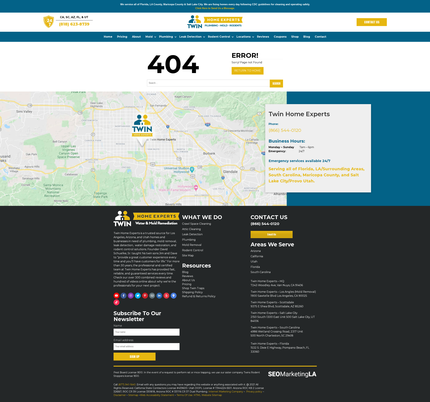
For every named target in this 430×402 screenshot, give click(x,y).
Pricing (122, 36)
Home (108, 36)
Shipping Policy (192, 292)
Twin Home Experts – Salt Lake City (274, 313)
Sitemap (133, 395)
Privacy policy (254, 391)
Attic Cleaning (191, 229)
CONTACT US (371, 22)
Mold (149, 36)
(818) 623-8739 (74, 24)
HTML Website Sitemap (208, 395)
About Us (188, 280)
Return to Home (247, 70)
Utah (254, 261)
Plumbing (166, 36)
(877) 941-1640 (127, 384)
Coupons (280, 36)
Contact (320, 36)
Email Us (271, 234)
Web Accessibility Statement (157, 395)
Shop (295, 36)
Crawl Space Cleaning (196, 223)
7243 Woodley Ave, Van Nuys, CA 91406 (277, 285)
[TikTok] (116, 302)
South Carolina (261, 272)
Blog (306, 36)
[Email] (152, 296)
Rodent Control (219, 36)
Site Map (188, 255)
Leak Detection (190, 36)
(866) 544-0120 (285, 130)
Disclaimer (120, 395)
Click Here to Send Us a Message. (215, 8)
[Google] (174, 296)
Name (118, 325)
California (257, 256)
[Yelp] (166, 296)
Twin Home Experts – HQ (267, 281)
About (136, 36)
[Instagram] (131, 296)
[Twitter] (138, 296)
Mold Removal (192, 245)
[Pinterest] (145, 296)
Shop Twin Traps (193, 288)
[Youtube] (116, 296)
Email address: (124, 340)
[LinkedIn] (159, 296)
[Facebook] (123, 296)
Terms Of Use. (185, 395)
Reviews (263, 36)
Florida (255, 267)
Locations (243, 36)
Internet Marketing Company (225, 391)
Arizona (256, 251)
